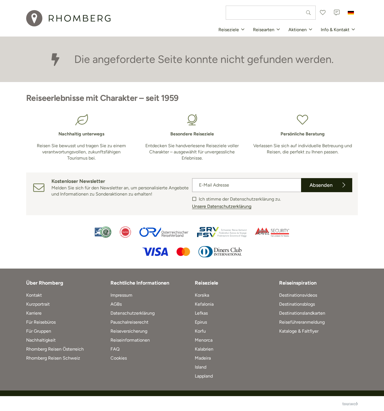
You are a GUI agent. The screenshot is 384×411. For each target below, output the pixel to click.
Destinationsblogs (297, 304)
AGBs (116, 304)
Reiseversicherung (128, 331)
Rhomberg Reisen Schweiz (53, 358)
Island (200, 367)
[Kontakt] (337, 12)
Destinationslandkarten (302, 313)
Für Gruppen (38, 331)
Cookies (118, 358)
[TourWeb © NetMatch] (350, 403)
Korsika (202, 295)
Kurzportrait (38, 304)
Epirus (201, 322)
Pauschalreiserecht (129, 322)
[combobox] (271, 13)
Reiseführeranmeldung (302, 322)
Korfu (200, 331)
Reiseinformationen (130, 340)
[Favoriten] (323, 12)
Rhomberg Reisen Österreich (55, 349)
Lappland (204, 376)
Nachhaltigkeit (41, 340)
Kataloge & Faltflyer (299, 331)
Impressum (121, 295)
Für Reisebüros (41, 322)
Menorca (204, 340)
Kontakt (34, 295)
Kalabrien (204, 349)
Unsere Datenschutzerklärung (221, 206)
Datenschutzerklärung (132, 313)
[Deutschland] (351, 12)
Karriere (34, 313)
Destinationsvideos (298, 295)
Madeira (203, 358)
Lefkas (201, 313)
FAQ (114, 349)
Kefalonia (204, 304)
